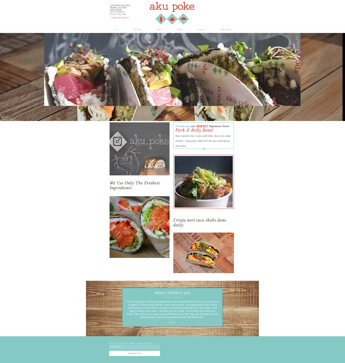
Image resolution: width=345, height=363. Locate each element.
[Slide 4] (175, 332)
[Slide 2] (169, 332)
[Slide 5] (178, 332)
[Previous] (88, 308)
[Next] (256, 308)
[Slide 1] (166, 332)
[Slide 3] (172, 332)
